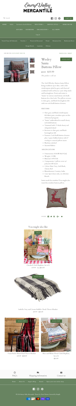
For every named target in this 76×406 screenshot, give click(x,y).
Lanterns (40, 46)
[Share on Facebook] (48, 216)
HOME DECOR (68, 24)
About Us (22, 381)
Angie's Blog (32, 381)
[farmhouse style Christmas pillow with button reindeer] (57, 209)
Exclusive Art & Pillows (24, 24)
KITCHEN (19, 29)
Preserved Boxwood (36, 41)
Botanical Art (57, 41)
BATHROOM (30, 29)
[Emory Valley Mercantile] (38, 3)
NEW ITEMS (39, 24)
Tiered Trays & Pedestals (9, 41)
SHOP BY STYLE (53, 24)
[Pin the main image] (54, 216)
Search (41, 381)
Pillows (48, 46)
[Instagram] (56, 18)
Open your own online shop (55, 381)
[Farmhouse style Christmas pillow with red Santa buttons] (16, 59)
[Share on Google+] (58, 216)
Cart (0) (68, 18)
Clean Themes (45, 394)
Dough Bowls (30, 46)
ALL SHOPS (56, 29)
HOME (4, 24)
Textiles (23, 41)
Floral (47, 41)
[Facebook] (52, 18)
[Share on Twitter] (51, 216)
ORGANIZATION (43, 29)
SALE (11, 24)
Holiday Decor (18, 53)
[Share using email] (62, 216)
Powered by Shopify (54, 394)
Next (70, 53)
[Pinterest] (59, 18)
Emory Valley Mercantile (27, 394)
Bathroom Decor (69, 41)
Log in (38, 34)
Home (14, 381)
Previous (63, 53)
